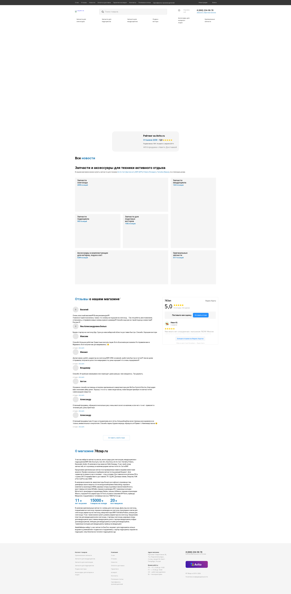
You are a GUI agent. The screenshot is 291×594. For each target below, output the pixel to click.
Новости (114, 562)
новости (88, 158)
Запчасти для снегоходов (84, 562)
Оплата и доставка (117, 565)
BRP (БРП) (139, 172)
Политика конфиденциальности (197, 577)
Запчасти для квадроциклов (85, 559)
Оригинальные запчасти (83, 555)
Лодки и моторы (81, 569)
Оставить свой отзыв (116, 438)
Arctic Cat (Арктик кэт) (125, 172)
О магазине (84, 451)
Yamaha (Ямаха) (163, 172)
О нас (113, 555)
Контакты (114, 576)
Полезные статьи (117, 579)
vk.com (81, 348)
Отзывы (81, 299)
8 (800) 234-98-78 (205, 10)
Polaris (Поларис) (149, 172)
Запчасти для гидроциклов (84, 565)
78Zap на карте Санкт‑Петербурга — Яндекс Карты (190, 343)
